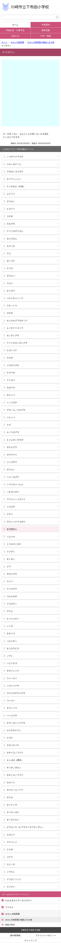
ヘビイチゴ (12, 663)
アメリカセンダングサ (17, 343)
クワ (9, 566)
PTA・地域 (46, 36)
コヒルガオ (12, 596)
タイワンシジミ (14, 179)
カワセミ (11, 201)
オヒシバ (11, 395)
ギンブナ (11, 261)
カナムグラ (12, 447)
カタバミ (11, 782)
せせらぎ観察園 (17, 42)
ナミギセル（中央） (16, 186)
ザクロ (10, 797)
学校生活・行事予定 (15, 30)
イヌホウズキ (13, 365)
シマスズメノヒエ (15, 484)
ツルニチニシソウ (15, 298)
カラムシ (11, 469)
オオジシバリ (13, 670)
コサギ (10, 216)
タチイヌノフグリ (15, 752)
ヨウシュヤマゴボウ (16, 521)
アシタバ (11, 380)
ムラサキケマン (14, 730)
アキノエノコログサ (16, 410)
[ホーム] (30, 7)
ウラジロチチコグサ (16, 693)
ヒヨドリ (11, 209)
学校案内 (46, 24)
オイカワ (11, 291)
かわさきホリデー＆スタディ (18, 900)
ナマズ (10, 268)
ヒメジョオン (13, 618)
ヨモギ (10, 313)
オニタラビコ (13, 648)
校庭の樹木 (10, 925)
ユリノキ (11, 864)
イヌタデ (11, 506)
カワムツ (11, 276)
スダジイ (11, 834)
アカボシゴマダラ (15, 171)
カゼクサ (11, 387)
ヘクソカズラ (13, 477)
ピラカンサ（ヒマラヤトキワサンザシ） (25, 827)
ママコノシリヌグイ (16, 499)
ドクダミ (11, 551)
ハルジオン (12, 641)
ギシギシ (11, 559)
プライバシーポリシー (45, 935)
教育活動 (46, 30)
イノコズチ (12, 402)
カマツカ (11, 246)
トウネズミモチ (14, 544)
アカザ (10, 358)
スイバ (10, 581)
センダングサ (13, 335)
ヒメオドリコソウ (15, 328)
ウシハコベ (12, 678)
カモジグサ (12, 574)
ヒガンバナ (12, 350)
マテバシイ (12, 842)
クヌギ (10, 849)
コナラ (10, 857)
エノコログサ (13, 432)
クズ (9, 425)
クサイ (10, 514)
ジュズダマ (12, 462)
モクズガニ (12, 238)
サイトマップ (30, 940)
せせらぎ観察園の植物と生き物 (40, 42)
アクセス (9, 907)
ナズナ (10, 738)
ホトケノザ (12, 805)
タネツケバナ (13, 745)
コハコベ (11, 700)
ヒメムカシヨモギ (15, 440)
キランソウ (12, 708)
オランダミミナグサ (16, 723)
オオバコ (11, 633)
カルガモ (11, 223)
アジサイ (11, 887)
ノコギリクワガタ (15, 156)
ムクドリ (11, 194)
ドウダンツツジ (14, 879)
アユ (9, 253)
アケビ (10, 611)
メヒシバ (11, 417)
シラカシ (11, 872)
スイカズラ (12, 589)
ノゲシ (10, 656)
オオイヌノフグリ (15, 775)
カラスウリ (12, 454)
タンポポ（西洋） (15, 760)
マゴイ (10, 283)
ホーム (15, 25)
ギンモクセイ (13, 819)
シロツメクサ (13, 685)
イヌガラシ (12, 604)
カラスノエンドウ (15, 790)
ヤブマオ (11, 372)
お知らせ (15, 36)
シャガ (10, 626)
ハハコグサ (12, 715)
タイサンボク (13, 812)
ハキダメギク (13, 492)
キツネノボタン (14, 767)
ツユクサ (11, 536)
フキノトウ (12, 305)
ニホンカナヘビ (14, 164)
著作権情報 (15, 935)
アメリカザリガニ (15, 231)
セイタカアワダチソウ (17, 320)
